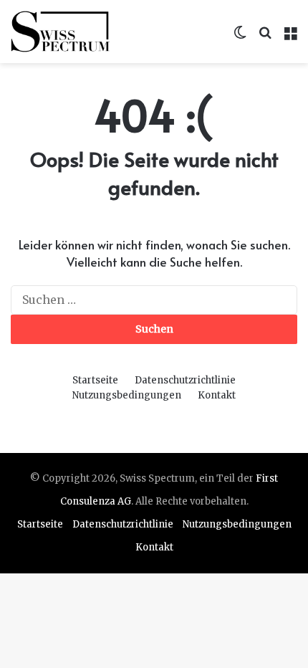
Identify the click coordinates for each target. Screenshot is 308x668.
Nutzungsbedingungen (126, 395)
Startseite (95, 380)
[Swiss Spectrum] (60, 31)
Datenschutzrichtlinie (185, 380)
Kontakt (217, 395)
